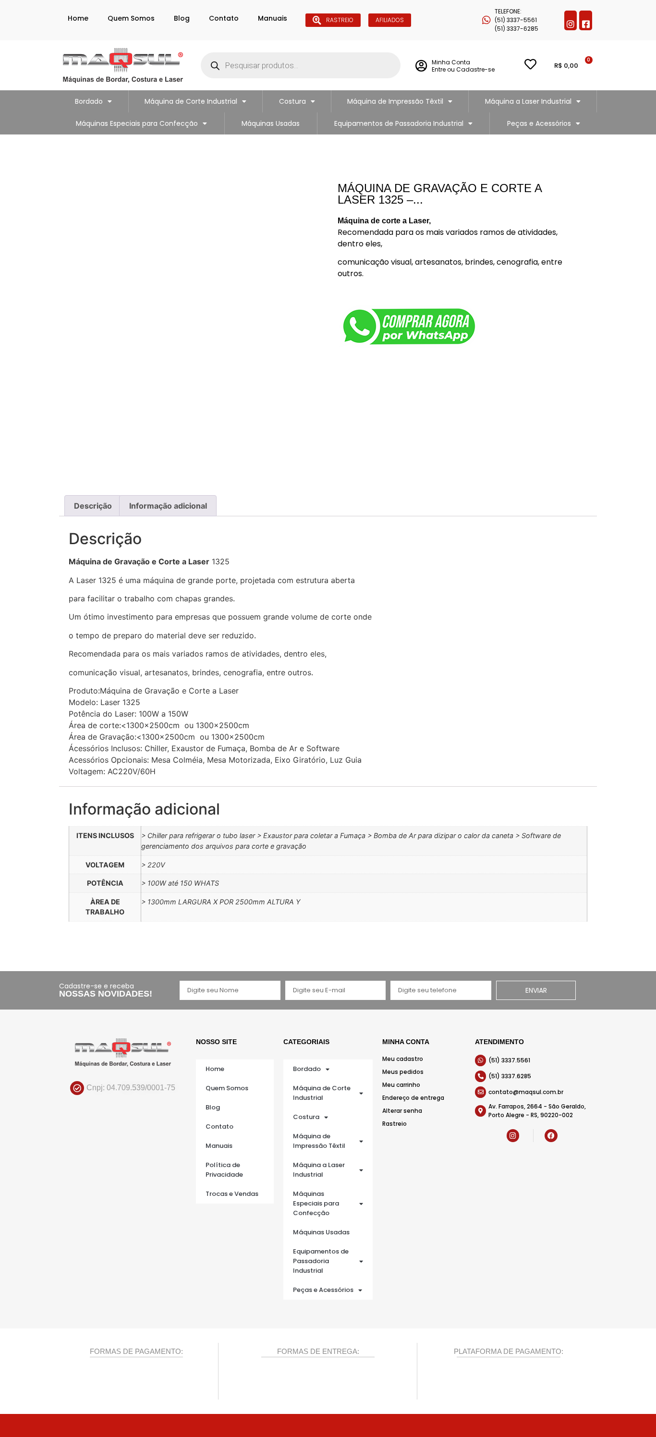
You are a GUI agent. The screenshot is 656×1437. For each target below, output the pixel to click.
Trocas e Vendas (232, 1193)
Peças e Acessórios (539, 123)
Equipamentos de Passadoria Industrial (398, 123)
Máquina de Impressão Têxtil (395, 101)
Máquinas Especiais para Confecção (137, 123)
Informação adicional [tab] (168, 506)
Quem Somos (131, 18)
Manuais (272, 18)
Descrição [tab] (93, 506)
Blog (182, 18)
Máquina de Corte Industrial (191, 101)
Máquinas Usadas (271, 123)
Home (78, 18)
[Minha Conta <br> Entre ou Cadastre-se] (421, 66)
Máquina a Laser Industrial (528, 101)
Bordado (89, 101)
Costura (292, 101)
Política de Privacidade (224, 1169)
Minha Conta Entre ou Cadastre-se (463, 65)
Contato (224, 18)
